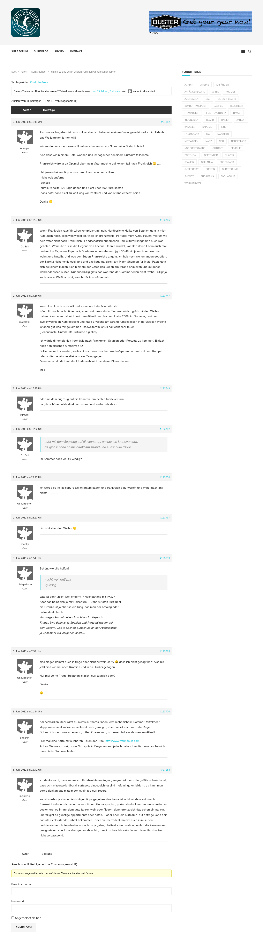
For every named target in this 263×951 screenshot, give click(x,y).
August (230, 91)
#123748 (165, 388)
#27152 (165, 122)
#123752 (165, 429)
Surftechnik (230, 169)
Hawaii (237, 113)
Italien (225, 120)
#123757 (165, 517)
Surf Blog (41, 51)
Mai (208, 134)
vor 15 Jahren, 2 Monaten (107, 91)
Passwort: (18, 901)
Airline (204, 85)
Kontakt (76, 51)
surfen (210, 169)
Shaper (229, 155)
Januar (241, 120)
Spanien (189, 162)
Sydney (189, 176)
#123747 (165, 295)
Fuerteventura (216, 113)
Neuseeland (238, 141)
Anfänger (222, 85)
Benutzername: (21, 884)
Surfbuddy (191, 169)
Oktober (218, 148)
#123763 (165, 651)
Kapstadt (208, 127)
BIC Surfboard (227, 99)
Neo (221, 141)
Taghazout (228, 176)
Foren (24, 71)
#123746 (165, 220)
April (215, 91)
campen (218, 106)
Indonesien (191, 120)
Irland (210, 120)
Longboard (192, 134)
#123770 (165, 711)
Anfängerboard (195, 91)
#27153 (165, 769)
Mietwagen (191, 141)
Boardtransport (195, 106)
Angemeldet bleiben (28, 918)
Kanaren (190, 127)
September (211, 155)
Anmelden (23, 927)
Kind (33, 82)
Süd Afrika (207, 176)
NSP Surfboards (195, 148)
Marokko (223, 134)
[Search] (250, 51)
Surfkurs (42, 82)
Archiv (59, 51)
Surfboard (227, 162)
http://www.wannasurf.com (122, 740)
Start (13, 71)
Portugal (191, 155)
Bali (208, 99)
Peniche (236, 148)
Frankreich (192, 113)
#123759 (165, 558)
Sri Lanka (207, 162)
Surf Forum (19, 51)
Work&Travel (193, 183)
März (208, 141)
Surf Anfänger (38, 71)
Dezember (236, 106)
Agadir (189, 85)
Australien (191, 99)
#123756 (165, 477)
